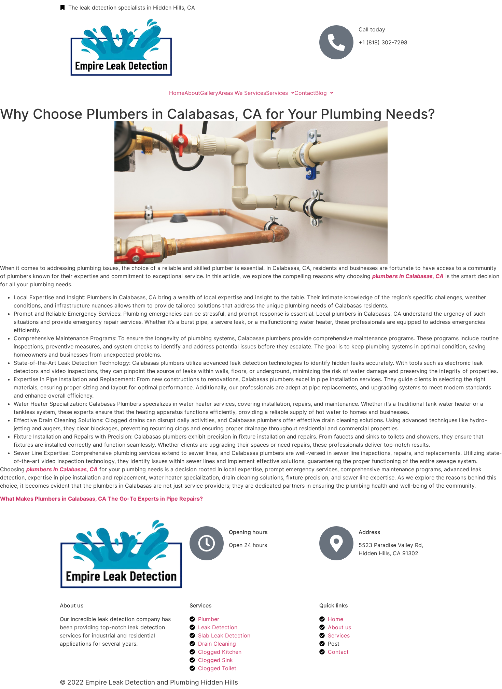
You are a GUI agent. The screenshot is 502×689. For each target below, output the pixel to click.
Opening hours (248, 532)
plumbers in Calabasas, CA (408, 276)
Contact (304, 93)
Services (277, 93)
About (192, 93)
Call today (372, 29)
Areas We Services (242, 93)
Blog (321, 93)
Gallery (209, 93)
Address (369, 532)
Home (176, 93)
